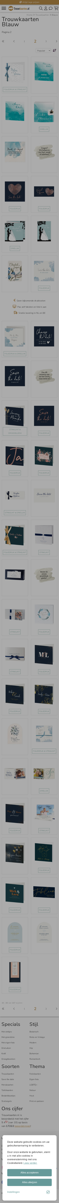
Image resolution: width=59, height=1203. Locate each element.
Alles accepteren (30, 1172)
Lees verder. (30, 1163)
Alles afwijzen (29, 1182)
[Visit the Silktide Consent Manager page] (48, 1192)
